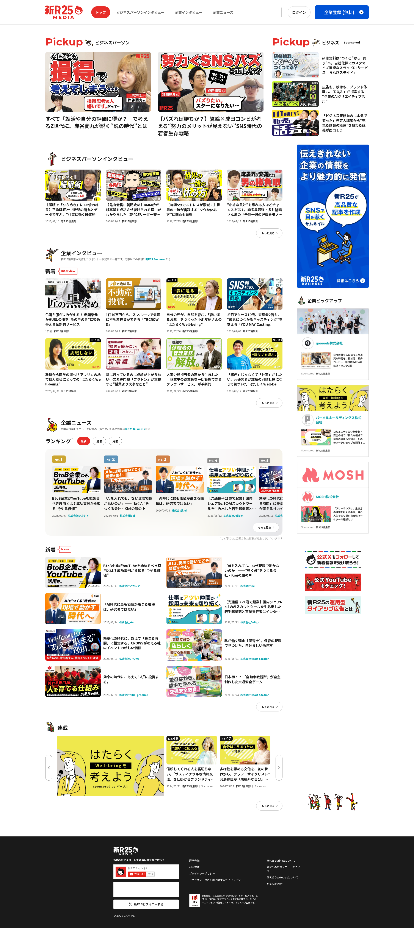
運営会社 (194, 860)
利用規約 (194, 867)
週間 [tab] (99, 441)
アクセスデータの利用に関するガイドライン (215, 880)
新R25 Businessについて (281, 860)
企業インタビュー (188, 12)
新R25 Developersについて (282, 877)
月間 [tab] (115, 441)
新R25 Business (156, 259)
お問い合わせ (274, 884)
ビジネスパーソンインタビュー (140, 12)
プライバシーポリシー (202, 873)
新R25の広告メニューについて (283, 869)
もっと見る (268, 233)
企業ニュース (223, 12)
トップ (101, 12)
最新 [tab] (84, 441)
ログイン (299, 12)
